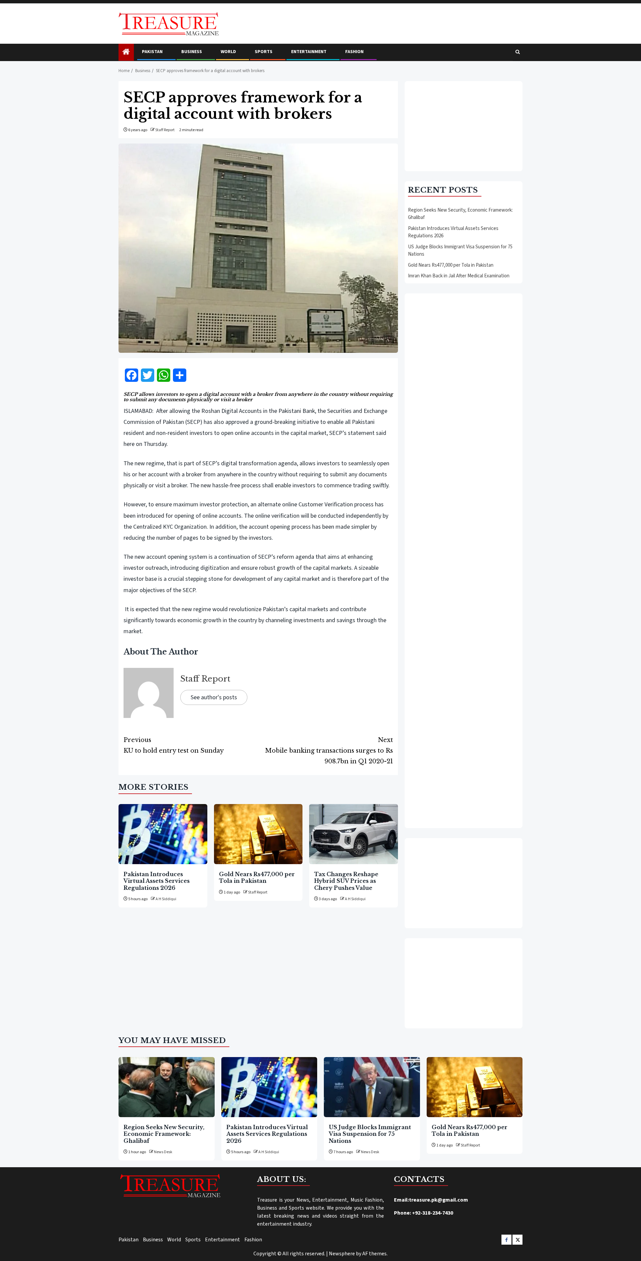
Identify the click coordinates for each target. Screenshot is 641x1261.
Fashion (354, 51)
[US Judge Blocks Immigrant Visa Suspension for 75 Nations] (372, 1087)
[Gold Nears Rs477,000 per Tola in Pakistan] (258, 834)
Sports (263, 51)
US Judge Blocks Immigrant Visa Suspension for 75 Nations (370, 1134)
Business (191, 51)
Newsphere (342, 1253)
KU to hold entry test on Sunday (174, 745)
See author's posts (214, 697)
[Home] (126, 52)
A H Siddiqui (166, 899)
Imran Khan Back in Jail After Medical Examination (458, 275)
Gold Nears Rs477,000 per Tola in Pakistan (257, 877)
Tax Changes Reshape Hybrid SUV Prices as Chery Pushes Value (346, 881)
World (228, 51)
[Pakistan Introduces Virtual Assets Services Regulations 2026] (163, 834)
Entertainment (309, 51)
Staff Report (165, 130)
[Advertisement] (463, 126)
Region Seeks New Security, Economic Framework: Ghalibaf (164, 1134)
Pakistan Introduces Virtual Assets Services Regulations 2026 (157, 881)
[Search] (517, 52)
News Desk (163, 1152)
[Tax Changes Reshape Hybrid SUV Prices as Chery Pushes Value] (353, 834)
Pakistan (152, 51)
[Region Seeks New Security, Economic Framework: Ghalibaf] (167, 1087)
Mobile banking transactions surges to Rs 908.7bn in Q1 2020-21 (329, 750)
